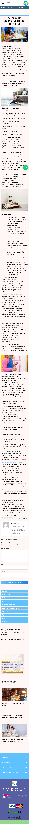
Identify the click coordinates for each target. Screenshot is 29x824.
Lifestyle (4, 591)
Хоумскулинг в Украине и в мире (12, 636)
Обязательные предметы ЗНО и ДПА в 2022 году (13, 633)
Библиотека (6, 598)
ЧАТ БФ (6, 795)
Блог (3, 601)
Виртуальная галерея (9, 604)
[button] (25, 167)
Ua (15, 3)
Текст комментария (6, 548)
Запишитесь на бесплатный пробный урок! (14, 821)
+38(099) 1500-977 (7, 7)
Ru (18, 3)
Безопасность (6, 594)
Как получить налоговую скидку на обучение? (12, 640)
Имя (2, 564)
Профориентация (8, 615)
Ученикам (5, 621)
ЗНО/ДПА (5, 611)
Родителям (6, 618)
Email (3, 571)
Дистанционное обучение (10, 608)
